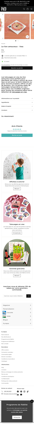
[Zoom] (27, 36)
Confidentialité (5, 378)
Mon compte (4, 343)
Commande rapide (6, 354)
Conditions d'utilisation (7, 376)
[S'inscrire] (28, 296)
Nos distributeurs (6, 336)
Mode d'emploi (6, 106)
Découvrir (17, 188)
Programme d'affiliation (7, 341)
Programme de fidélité (7, 339)
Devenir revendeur (6, 356)
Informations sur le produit (10, 98)
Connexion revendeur (7, 352)
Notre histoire (5, 334)
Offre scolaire (5, 350)
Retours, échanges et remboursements (12, 372)
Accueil (3, 43)
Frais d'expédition (5, 64)
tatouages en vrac (19, 92)
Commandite (5, 383)
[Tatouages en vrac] (17, 208)
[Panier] (28, 9)
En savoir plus (17, 233)
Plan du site (4, 374)
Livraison (4, 110)
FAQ (2, 367)
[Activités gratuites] (17, 252)
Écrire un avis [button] (17, 135)
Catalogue (4, 361)
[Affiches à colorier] (17, 166)
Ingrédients (5, 102)
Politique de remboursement (9, 381)
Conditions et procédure (8, 359)
